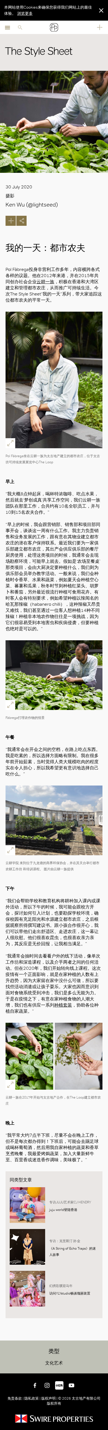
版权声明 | (49, 1398)
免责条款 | (15, 1398)
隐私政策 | (32, 1398)
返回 (102, 1368)
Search (20, 27)
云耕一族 (45, 281)
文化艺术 (54, 1363)
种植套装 (63, 1005)
